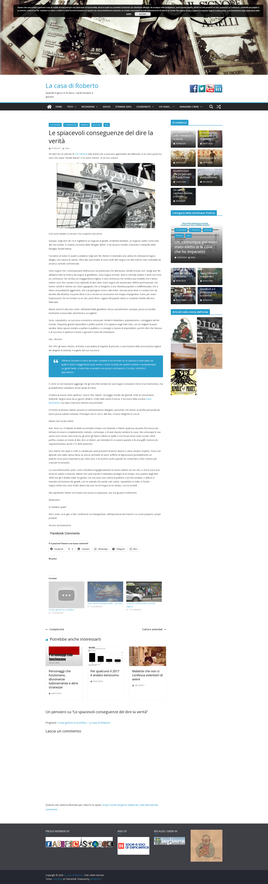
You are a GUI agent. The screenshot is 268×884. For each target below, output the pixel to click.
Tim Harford (81, 153)
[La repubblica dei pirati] (183, 369)
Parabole (85, 125)
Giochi (106, 106)
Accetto (142, 14)
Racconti (97, 125)
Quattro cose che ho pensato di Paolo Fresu (182, 174)
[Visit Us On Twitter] (202, 86)
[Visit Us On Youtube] (210, 86)
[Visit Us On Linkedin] (218, 86)
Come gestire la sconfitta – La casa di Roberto (83, 722)
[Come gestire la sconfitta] (66, 595)
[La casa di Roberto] (134, 2)
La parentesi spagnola (194, 238)
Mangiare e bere (189, 106)
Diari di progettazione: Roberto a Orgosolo (208, 134)
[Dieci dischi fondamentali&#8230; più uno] (105, 592)
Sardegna (191, 232)
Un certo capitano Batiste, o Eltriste (183, 193)
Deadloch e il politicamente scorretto (208, 279)
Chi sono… (165, 106)
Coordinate (143, 106)
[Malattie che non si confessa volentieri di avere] (147, 648)
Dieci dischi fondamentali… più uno (104, 603)
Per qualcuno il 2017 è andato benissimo (104, 673)
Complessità (56, 629)
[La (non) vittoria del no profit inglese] (144, 592)
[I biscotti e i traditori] (183, 343)
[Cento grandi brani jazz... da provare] (210, 316)
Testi (70, 106)
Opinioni (208, 226)
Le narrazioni (71, 125)
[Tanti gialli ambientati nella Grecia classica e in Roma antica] (210, 343)
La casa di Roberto (72, 85)
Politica (179, 232)
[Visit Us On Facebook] (194, 86)
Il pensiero (195, 226)
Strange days (123, 106)
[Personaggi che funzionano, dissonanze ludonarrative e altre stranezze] (64, 648)
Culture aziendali (152, 629)
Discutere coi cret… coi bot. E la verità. (182, 136)
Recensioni (88, 106)
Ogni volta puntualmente (208, 175)
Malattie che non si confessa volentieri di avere (147, 675)
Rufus (67, 148)
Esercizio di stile (209, 158)
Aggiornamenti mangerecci (208, 261)
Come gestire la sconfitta (61, 609)
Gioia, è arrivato (182, 282)
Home (59, 106)
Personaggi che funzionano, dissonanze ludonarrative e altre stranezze (63, 679)
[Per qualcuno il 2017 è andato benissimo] (105, 648)
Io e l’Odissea (181, 158)
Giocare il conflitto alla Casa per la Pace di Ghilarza (182, 258)
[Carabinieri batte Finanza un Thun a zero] (183, 316)
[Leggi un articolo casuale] (218, 106)
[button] (75, 107)
